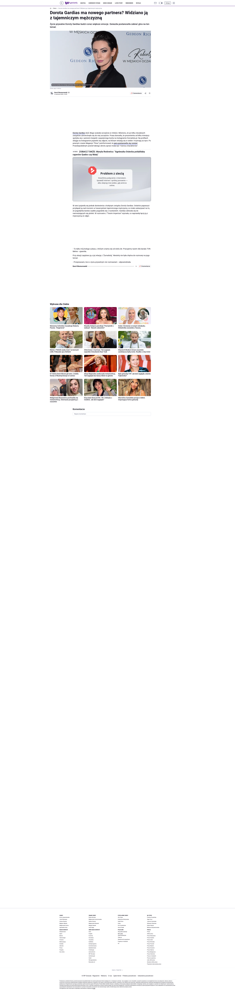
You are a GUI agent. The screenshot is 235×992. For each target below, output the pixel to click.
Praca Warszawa (151, 935)
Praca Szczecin (151, 948)
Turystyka (91, 939)
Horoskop (91, 937)
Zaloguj (168, 3)
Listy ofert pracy (151, 960)
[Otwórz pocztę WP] (155, 3)
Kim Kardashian (122, 925)
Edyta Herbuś (150, 925)
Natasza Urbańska (151, 923)
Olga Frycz (149, 919)
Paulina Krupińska (151, 917)
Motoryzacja (62, 941)
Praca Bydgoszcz (151, 952)
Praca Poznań (150, 943)
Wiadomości (62, 931)
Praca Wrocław (151, 941)
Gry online (61, 952)
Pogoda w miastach (123, 941)
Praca (60, 948)
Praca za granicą (151, 958)
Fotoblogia (91, 950)
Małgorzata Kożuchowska (95, 919)
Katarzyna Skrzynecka (123, 919)
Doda (119, 923)
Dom (90, 931)
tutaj (94, 988)
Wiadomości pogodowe (124, 939)
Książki (90, 933)
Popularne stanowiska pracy (154, 964)
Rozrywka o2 (92, 962)
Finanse (61, 939)
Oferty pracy (150, 933)
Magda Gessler (92, 925)
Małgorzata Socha (64, 925)
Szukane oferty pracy (152, 962)
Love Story (119, 3)
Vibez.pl (120, 937)
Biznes (61, 935)
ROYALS (138, 3)
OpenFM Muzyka (122, 935)
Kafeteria (91, 941)
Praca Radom (150, 946)
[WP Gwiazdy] (72, 3)
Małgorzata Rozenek (94, 923)
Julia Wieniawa (63, 919)
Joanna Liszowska (151, 921)
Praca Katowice (151, 954)
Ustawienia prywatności (145, 976)
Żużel (90, 958)
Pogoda (61, 950)
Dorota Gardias (79, 133)
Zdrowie (61, 946)
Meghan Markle (63, 923)
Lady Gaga (91, 927)
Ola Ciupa (120, 917)
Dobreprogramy (92, 943)
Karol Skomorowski (60, 92)
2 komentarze (137, 93)
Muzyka (83, 3)
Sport (60, 933)
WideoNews (129, 3)
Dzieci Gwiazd (107, 3)
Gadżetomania (92, 948)
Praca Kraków (150, 937)
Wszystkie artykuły (122, 931)
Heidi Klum (120, 921)
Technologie (62, 937)
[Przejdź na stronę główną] (62, 4)
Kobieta (61, 943)
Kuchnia (91, 935)
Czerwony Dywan (94, 3)
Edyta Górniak (92, 917)
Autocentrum (92, 952)
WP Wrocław (92, 954)
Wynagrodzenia (92, 960)
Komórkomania (92, 946)
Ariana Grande (63, 921)
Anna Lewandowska (64, 917)
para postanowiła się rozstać (125, 143)
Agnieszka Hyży (63, 927)
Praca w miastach (151, 956)
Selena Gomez (92, 921)
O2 (118, 943)
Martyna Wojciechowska (153, 927)
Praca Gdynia (150, 950)
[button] (160, 3)
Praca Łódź (150, 939)
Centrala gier (92, 956)
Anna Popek (121, 927)
